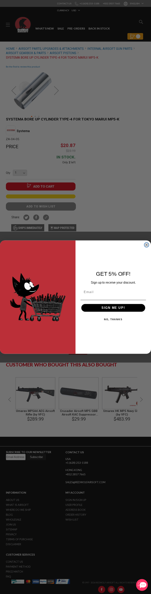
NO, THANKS (113, 319)
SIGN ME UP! (113, 307)
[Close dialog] (146, 244)
